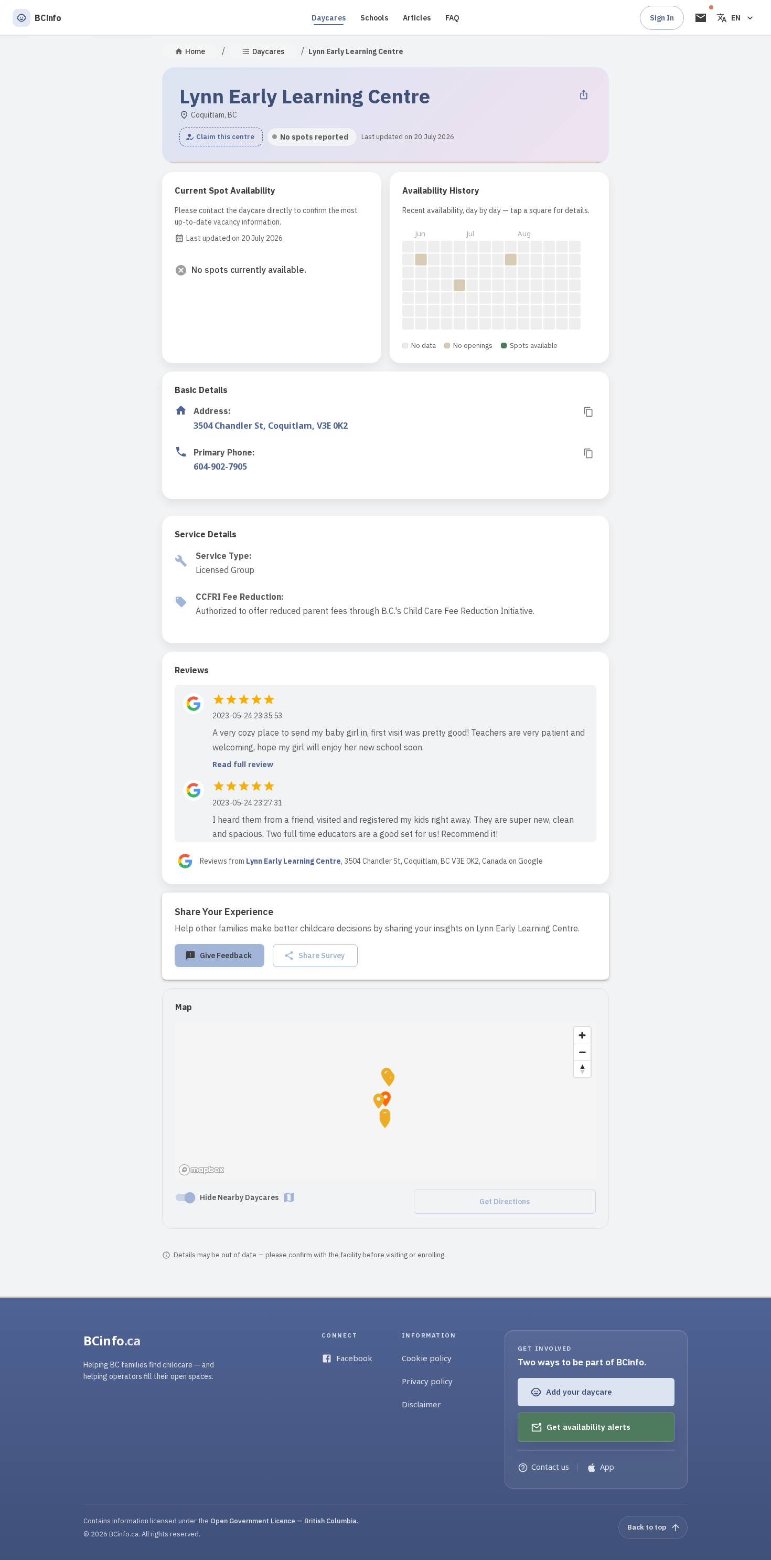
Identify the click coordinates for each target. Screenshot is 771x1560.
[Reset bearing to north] (582, 1068)
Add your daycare (579, 1392)
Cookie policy (427, 1358)
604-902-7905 (220, 466)
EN (736, 18)
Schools (374, 18)
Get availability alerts (588, 1427)
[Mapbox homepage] (201, 1170)
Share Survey (321, 955)
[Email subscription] (700, 17)
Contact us (550, 1467)
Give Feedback (226, 955)
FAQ (452, 18)
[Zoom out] (582, 1052)
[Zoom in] (582, 1035)
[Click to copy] (588, 412)
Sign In (662, 18)
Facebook (354, 1358)
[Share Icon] (584, 94)
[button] (221, 137)
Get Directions (504, 1201)
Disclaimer (421, 1404)
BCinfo (112, 1340)
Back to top (646, 1527)
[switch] (190, 1197)
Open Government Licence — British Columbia (283, 1520)
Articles (417, 18)
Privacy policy (427, 1381)
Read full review (242, 764)
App (607, 1467)
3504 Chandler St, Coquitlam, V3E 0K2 (271, 425)
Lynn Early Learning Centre (293, 861)
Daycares (329, 18)
